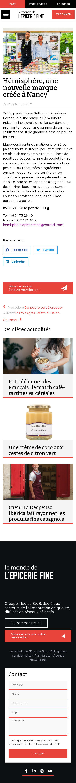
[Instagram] (42, 771)
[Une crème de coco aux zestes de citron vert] (38, 422)
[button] (5, 14)
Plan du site (42, 655)
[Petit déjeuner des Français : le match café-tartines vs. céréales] (38, 356)
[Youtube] (50, 771)
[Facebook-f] (26, 771)
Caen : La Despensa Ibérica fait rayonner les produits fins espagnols (37, 513)
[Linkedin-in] (34, 771)
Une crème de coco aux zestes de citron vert (36, 450)
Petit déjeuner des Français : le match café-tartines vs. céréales (37, 387)
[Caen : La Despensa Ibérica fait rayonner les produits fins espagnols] (38, 482)
